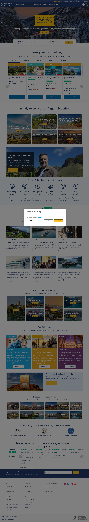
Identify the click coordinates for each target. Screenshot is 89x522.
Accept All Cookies (58, 220)
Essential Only (48, 220)
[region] (45, 217)
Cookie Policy (40, 217)
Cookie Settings (31, 220)
